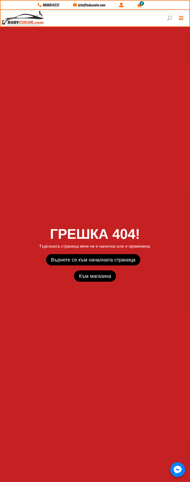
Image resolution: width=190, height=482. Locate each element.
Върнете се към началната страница (93, 259)
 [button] (181, 18)
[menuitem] (48, 4)
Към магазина (95, 276)
